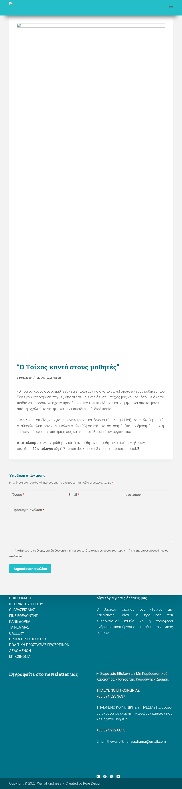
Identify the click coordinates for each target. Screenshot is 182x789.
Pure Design (92, 783)
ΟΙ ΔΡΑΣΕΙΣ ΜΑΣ (22, 610)
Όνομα (18, 495)
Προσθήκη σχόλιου (28, 510)
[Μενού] (171, 8)
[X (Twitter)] (111, 776)
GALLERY (16, 633)
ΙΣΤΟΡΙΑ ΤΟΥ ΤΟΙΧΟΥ (26, 604)
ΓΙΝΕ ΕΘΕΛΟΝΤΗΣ (23, 616)
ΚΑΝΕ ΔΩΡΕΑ (19, 621)
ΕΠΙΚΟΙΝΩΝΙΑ (19, 656)
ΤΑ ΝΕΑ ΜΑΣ (19, 627)
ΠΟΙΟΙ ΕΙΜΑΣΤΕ (21, 598)
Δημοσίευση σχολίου (30, 569)
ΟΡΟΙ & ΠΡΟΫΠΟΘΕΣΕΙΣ (28, 639)
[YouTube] (118, 776)
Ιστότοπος (133, 495)
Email (74, 495)
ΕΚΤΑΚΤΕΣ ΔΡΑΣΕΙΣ (49, 377)
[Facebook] (105, 776)
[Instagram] (98, 776)
